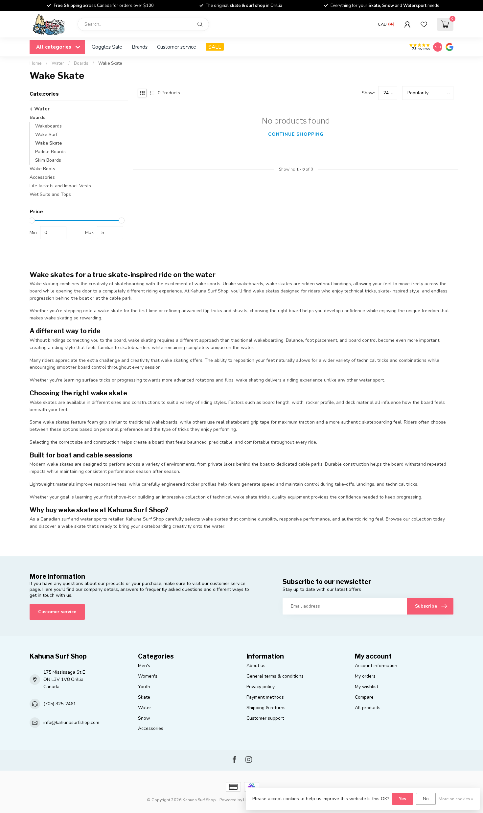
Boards (81, 63)
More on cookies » (456, 798)
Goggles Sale (107, 46)
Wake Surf (46, 134)
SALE (214, 46)
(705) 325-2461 (59, 704)
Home (36, 63)
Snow (144, 718)
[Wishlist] (424, 24)
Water (58, 63)
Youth (144, 687)
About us (255, 665)
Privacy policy (260, 687)
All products (367, 708)
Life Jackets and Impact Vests (60, 186)
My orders (365, 676)
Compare (364, 697)
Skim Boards (48, 160)
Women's (147, 676)
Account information (376, 665)
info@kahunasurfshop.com (71, 722)
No (426, 799)
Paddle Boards (50, 152)
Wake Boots (42, 169)
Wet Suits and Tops (50, 194)
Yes (402, 799)
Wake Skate (110, 63)
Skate (144, 697)
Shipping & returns (266, 708)
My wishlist (366, 687)
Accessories (42, 177)
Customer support (265, 718)
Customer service (176, 46)
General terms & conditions (275, 676)
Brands (140, 46)
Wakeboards (48, 126)
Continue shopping (296, 134)
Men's (144, 665)
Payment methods (265, 697)
